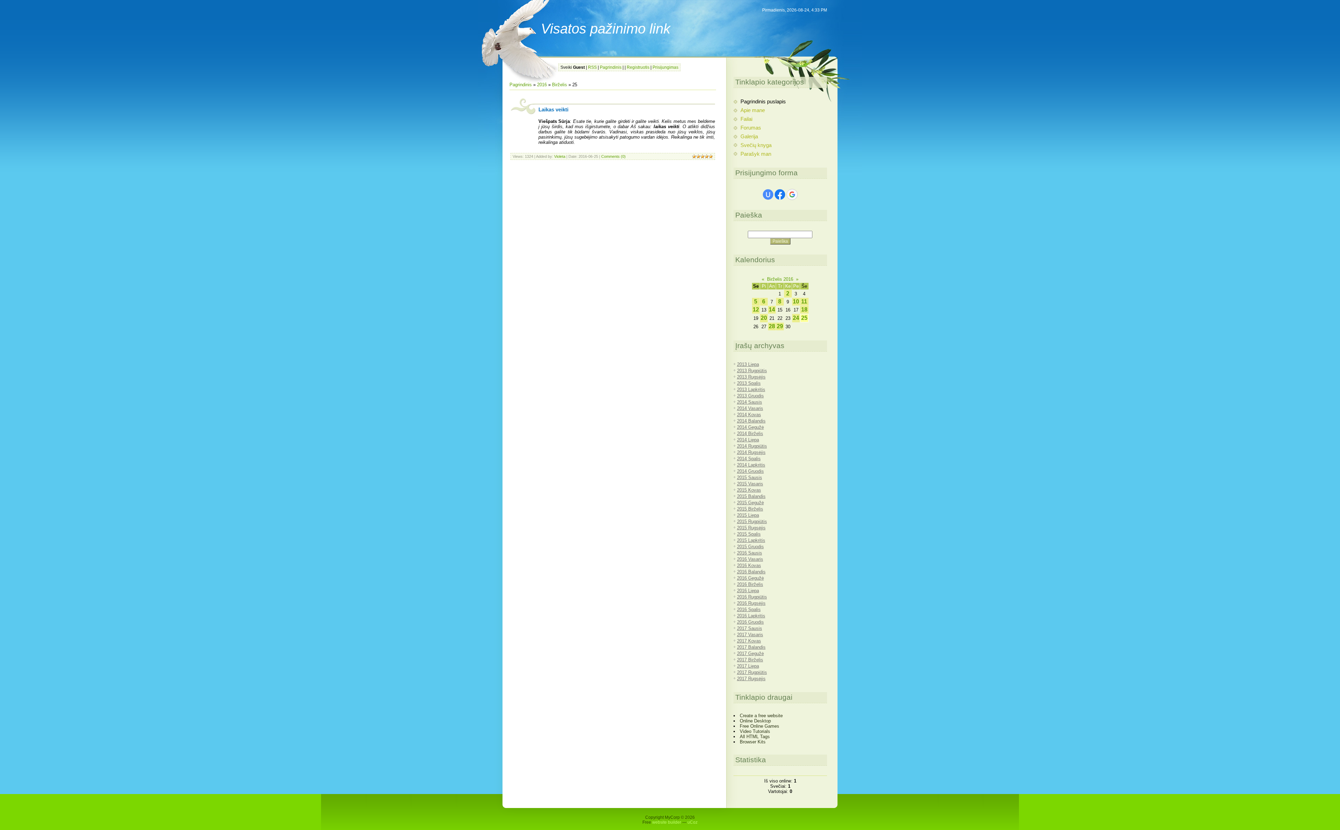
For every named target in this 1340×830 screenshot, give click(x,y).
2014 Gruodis (750, 471)
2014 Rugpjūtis (752, 446)
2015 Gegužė (750, 502)
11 (804, 301)
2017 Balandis (751, 647)
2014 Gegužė (750, 427)
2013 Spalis (749, 383)
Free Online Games (759, 726)
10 (796, 301)
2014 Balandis (751, 421)
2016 (542, 84)
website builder (666, 822)
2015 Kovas (749, 490)
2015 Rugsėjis (751, 527)
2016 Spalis (749, 609)
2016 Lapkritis (751, 615)
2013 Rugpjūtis (752, 370)
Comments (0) (613, 156)
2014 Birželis (750, 433)
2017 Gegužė (750, 653)
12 (756, 310)
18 (804, 310)
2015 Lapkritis (751, 540)
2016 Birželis (750, 584)
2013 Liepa (748, 364)
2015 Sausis (749, 477)
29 (780, 326)
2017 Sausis (749, 628)
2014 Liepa (748, 439)
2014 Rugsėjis (751, 452)
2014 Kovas (749, 414)
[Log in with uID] (768, 194)
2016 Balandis (751, 571)
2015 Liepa (748, 515)
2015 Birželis (750, 509)
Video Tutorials (755, 731)
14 (772, 310)
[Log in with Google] (792, 194)
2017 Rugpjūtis (752, 672)
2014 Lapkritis (751, 465)
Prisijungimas (665, 67)
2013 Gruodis (750, 395)
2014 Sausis (749, 402)
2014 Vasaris (750, 408)
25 (804, 318)
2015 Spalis (749, 534)
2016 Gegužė (750, 578)
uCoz (692, 822)
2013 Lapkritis (751, 389)
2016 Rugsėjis (751, 603)
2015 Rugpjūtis (752, 521)
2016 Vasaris (750, 559)
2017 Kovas (749, 641)
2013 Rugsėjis (751, 377)
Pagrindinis (610, 67)
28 (772, 326)
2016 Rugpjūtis (752, 597)
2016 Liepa (748, 590)
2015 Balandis (751, 496)
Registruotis (638, 67)
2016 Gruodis (750, 622)
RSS (592, 67)
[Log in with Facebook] (780, 194)
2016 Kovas (749, 565)
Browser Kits (753, 741)
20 (764, 318)
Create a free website (761, 715)
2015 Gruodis (750, 546)
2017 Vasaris (750, 634)
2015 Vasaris (750, 483)
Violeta (559, 156)
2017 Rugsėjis (751, 678)
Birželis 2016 (780, 279)
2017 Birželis (750, 659)
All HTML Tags (755, 736)
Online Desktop (755, 721)
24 (796, 318)
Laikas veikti (553, 109)
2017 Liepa (748, 666)
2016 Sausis (749, 553)
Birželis (559, 84)
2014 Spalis (749, 458)
